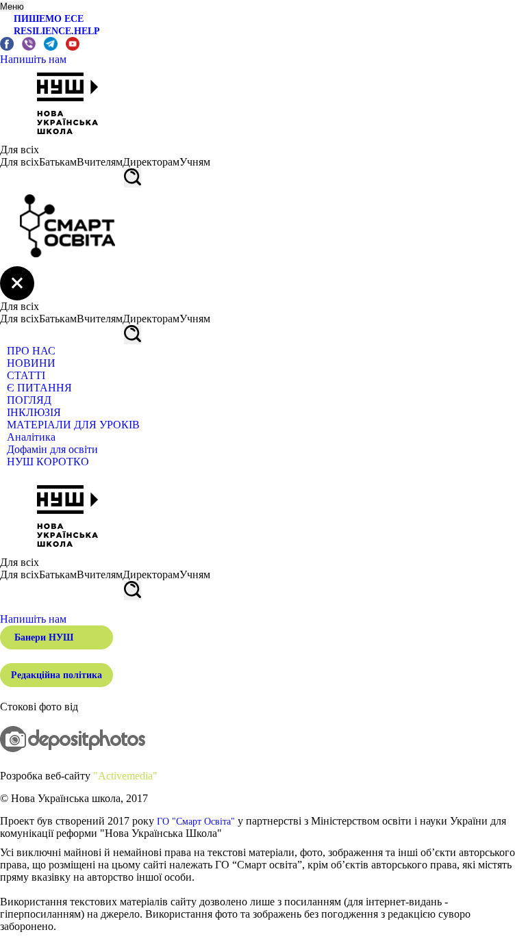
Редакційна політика (56, 675)
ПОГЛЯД (29, 400)
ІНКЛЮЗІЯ (34, 412)
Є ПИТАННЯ (39, 387)
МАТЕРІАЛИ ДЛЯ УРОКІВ (73, 424)
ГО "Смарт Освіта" (196, 821)
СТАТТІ (26, 375)
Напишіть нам (33, 59)
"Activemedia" (125, 775)
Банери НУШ (43, 637)
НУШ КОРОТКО (48, 461)
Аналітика (31, 437)
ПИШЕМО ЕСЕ (49, 19)
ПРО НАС (31, 351)
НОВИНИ (31, 363)
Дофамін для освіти (52, 449)
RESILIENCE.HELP (57, 31)
